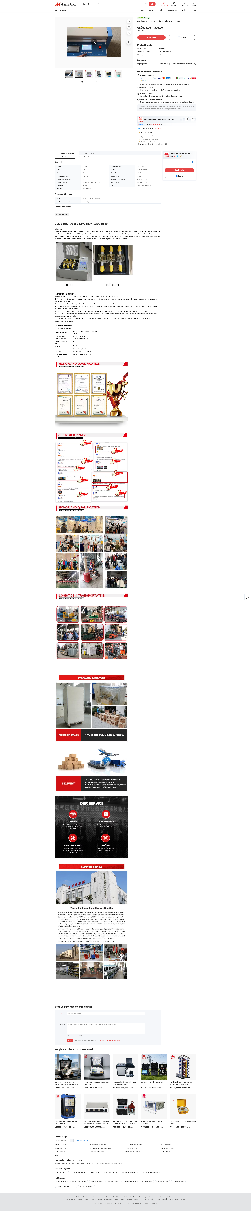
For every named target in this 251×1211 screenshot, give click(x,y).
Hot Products (77, 1197)
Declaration (146, 1203)
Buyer (151, 10)
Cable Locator (59, 1152)
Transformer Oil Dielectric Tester (66, 1186)
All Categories (62, 10)
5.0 (171, 156)
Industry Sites (138, 1197)
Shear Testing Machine (110, 1172)
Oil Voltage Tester (147, 1182)
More (56, 1190)
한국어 (141, 1199)
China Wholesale (117, 1197)
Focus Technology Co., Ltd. (112, 1203)
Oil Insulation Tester (162, 1182)
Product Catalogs (82, 1140)
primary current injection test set (100, 1148)
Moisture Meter (61, 1172)
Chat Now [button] (183, 37)
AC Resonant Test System (98, 1144)
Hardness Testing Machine (129, 1172)
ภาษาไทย (157, 1199)
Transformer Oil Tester (167, 1148)
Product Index (159, 1197)
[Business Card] (193, 162)
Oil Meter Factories (62, 1182)
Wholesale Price (128, 1197)
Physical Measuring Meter (77, 1172)
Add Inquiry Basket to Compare (94, 82)
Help (161, 10)
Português (93, 1199)
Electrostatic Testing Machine (151, 1172)
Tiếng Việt (170, 1199)
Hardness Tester (95, 1172)
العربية (136, 1199)
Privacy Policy (154, 1203)
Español (86, 1199)
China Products (87, 1197)
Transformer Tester (131, 1148)
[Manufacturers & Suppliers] (65, 4)
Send (69, 1040)
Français (100, 1199)
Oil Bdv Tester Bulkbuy (86, 1186)
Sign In (140, 144)
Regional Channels (149, 1197)
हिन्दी (152, 1199)
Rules (194, 10)
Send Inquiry (151, 37)
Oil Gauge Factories (114, 1182)
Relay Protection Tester (97, 1152)
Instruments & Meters (65, 14)
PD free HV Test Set (61, 1144)
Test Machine (87, 14)
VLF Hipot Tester (166, 1144)
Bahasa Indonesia (180, 1199)
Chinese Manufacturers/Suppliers (102, 1197)
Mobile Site (168, 1197)
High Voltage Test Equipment (134, 1144)
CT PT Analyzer (165, 1152)
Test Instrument (78, 14)
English (80, 1199)
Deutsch (122, 1199)
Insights (175, 1197)
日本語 (147, 1199)
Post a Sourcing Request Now (109, 1040)
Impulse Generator (60, 1148)
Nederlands (129, 1199)
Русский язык (108, 1199)
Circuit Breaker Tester (132, 1152)
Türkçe (164, 1199)
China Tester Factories (97, 1182)
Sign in (194, 5)
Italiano (116, 1199)
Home (56, 14)
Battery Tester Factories (79, 1182)
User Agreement (136, 1203)
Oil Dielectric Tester (178, 1182)
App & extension (172, 10)
